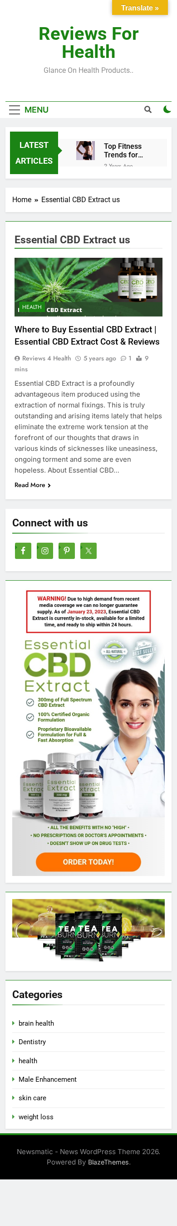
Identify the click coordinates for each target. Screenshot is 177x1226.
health (32, 307)
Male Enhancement (48, 1079)
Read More (30, 484)
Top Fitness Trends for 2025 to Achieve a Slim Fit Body (128, 150)
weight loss (36, 1117)
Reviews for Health (89, 42)
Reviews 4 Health (46, 358)
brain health (36, 1023)
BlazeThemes (108, 1162)
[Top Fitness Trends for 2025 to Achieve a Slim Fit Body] (85, 150)
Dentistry (32, 1042)
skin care (32, 1098)
